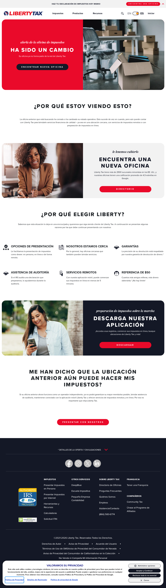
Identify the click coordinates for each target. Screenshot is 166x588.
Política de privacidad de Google (64, 579)
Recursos (97, 13)
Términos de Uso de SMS (55, 548)
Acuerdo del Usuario (106, 543)
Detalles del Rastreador (37, 579)
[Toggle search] (122, 13)
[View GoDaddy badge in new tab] (28, 519)
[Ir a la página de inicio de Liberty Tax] (23, 13)
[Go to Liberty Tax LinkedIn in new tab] (97, 463)
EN (129, 13)
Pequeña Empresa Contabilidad (80, 498)
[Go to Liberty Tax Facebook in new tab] (69, 463)
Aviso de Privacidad (79, 543)
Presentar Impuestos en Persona (54, 486)
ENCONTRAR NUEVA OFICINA (42, 66)
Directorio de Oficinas (110, 485)
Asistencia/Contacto (109, 508)
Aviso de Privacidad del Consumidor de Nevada (94, 548)
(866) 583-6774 (107, 514)
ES (142, 13)
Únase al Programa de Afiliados (138, 509)
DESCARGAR (125, 344)
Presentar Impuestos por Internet (54, 496)
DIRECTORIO (125, 188)
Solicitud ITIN (50, 518)
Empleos (103, 502)
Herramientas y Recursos (51, 505)
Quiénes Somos (107, 496)
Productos (77, 13)
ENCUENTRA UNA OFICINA (143, 4)
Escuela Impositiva (80, 491)
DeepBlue (76, 485)
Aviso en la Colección (106, 553)
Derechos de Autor (51, 543)
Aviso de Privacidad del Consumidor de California (68, 553)
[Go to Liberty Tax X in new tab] (88, 463)
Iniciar (151, 13)
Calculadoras (50, 513)
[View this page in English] (136, 13)
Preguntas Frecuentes (110, 491)
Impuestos (57, 13)
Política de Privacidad (14, 579)
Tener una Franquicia (137, 485)
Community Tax (135, 501)
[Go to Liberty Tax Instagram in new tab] (78, 463)
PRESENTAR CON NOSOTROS (83, 422)
